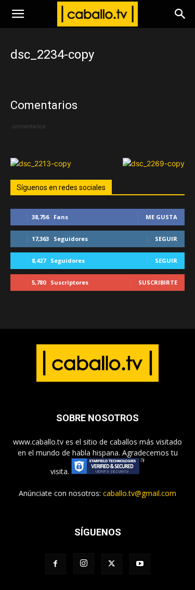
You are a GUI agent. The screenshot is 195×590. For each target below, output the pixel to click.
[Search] (180, 14)
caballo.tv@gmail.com (139, 493)
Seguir (166, 239)
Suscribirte (157, 282)
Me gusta (161, 217)
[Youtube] (139, 564)
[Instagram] (83, 563)
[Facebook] (55, 564)
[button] (17, 14)
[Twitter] (111, 564)
